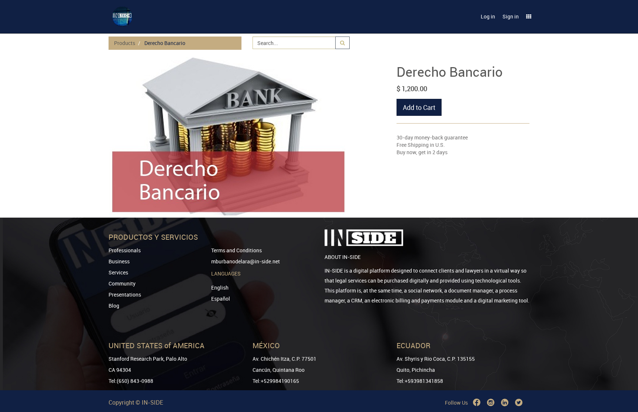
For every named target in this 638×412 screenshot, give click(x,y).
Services (118, 272)
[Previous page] (622, 379)
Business (119, 261)
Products (124, 42)
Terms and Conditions (236, 250)
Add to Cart (419, 107)
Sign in (510, 16)
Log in (488, 16)
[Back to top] (622, 368)
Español (220, 298)
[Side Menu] (528, 16)
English (220, 287)
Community (122, 283)
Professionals (125, 250)
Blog (114, 305)
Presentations (125, 294)
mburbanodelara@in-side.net (245, 261)
